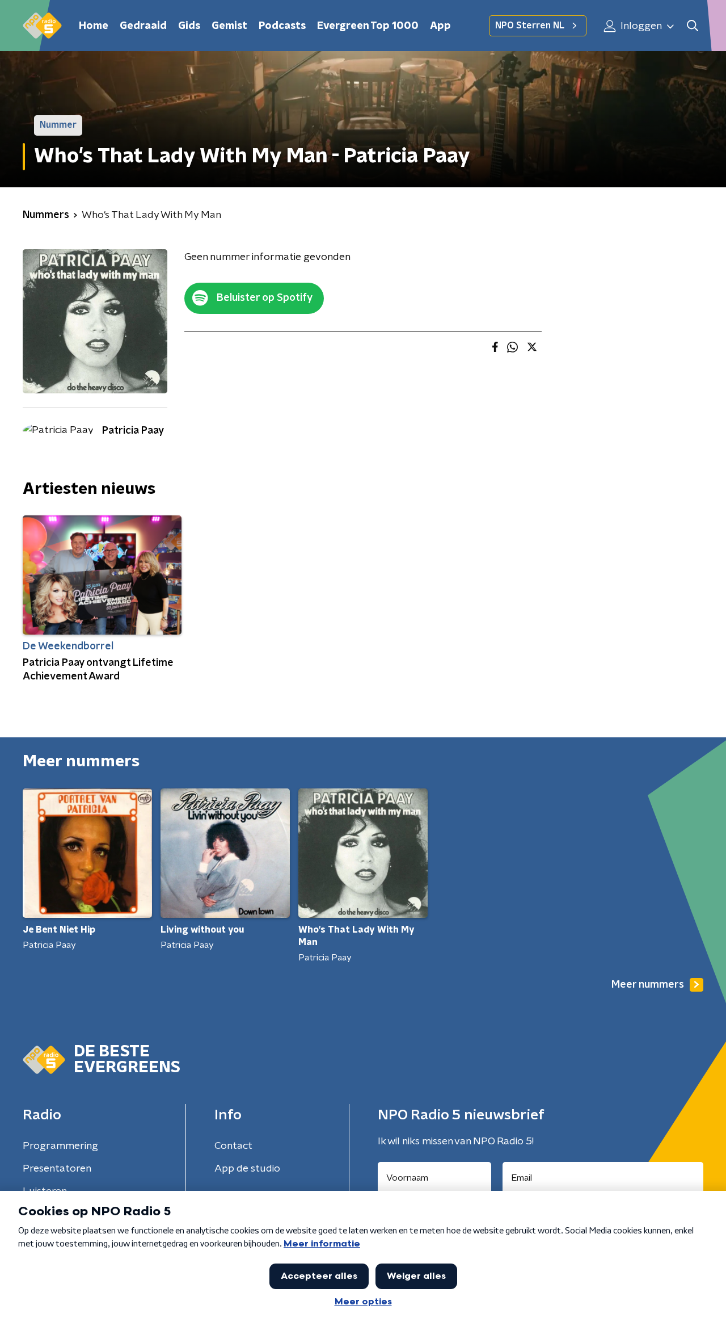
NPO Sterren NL (529, 25)
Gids (189, 26)
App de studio (247, 1169)
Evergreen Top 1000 (368, 26)
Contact (233, 1146)
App (440, 26)
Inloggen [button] (640, 26)
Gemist (229, 26)
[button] (692, 25)
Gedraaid (143, 26)
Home (93, 26)
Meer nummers (647, 985)
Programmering (60, 1146)
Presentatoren (57, 1169)
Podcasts (282, 26)
